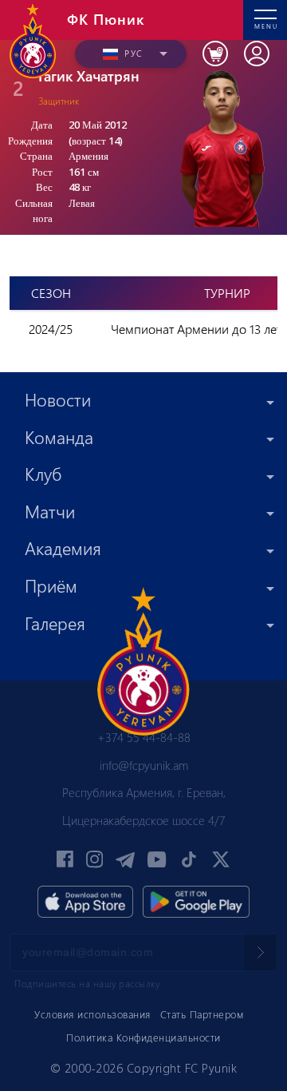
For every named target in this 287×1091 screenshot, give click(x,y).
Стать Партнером (202, 1014)
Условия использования (92, 1014)
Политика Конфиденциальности (143, 1037)
